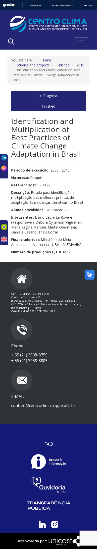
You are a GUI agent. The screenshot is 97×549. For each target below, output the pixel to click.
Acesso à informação (62, 5)
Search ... (28, 54)
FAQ (48, 444)
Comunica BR (35, 5)
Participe (88, 5)
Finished (48, 106)
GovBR (8, 5)
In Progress (48, 95)
